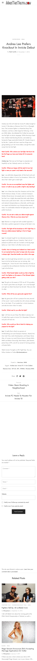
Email (5, 488)
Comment (6, 468)
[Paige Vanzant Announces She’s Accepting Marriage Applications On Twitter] (18, 632)
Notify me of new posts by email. (13, 506)
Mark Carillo (12, 52)
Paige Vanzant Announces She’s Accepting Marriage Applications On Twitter (18, 649)
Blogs (4, 646)
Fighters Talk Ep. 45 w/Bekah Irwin (15, 607)
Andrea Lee (13, 366)
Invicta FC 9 (21, 366)
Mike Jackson (6, 611)
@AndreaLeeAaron (21, 352)
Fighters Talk (6, 605)
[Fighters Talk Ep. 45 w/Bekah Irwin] (18, 593)
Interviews (16, 39)
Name (5, 482)
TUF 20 (14, 369)
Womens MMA (30, 369)
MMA (23, 39)
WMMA (22, 369)
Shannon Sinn (7, 369)
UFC (18, 369)
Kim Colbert (28, 366)
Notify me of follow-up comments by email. (16, 502)
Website (4, 494)
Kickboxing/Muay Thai (19, 605)
